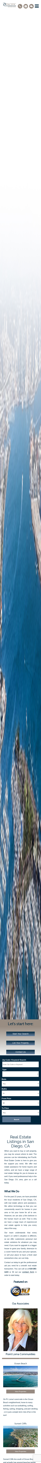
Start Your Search (21, 1034)
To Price (5, 1108)
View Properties (20, 1391)
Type (4, 1070)
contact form (28, 1272)
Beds (4, 1079)
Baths (4, 1089)
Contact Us (20, 1052)
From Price (6, 1098)
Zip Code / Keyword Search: (14, 1060)
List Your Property (20, 1043)
